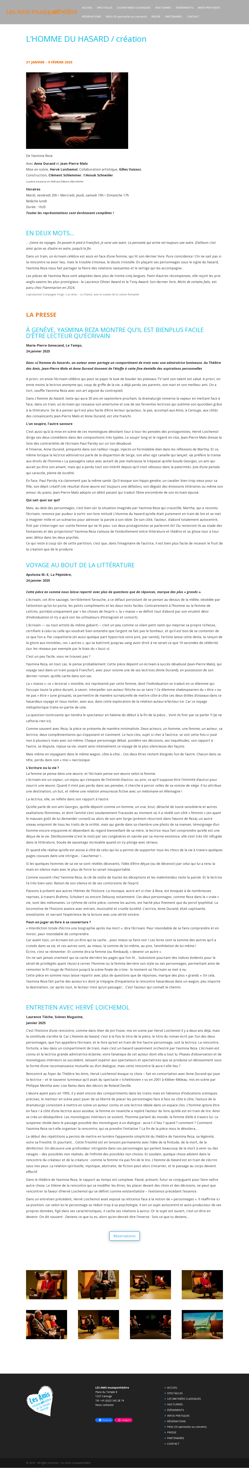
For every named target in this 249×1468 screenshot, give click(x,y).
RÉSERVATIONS (91, 16)
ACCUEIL (87, 7)
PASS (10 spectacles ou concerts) (126, 16)
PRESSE (155, 16)
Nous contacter (104, 1405)
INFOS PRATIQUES (209, 7)
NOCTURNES (163, 7)
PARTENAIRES (173, 16)
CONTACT (193, 16)
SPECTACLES (104, 7)
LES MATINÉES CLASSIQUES (134, 7)
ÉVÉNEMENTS (184, 7)
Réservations (124, 1235)
